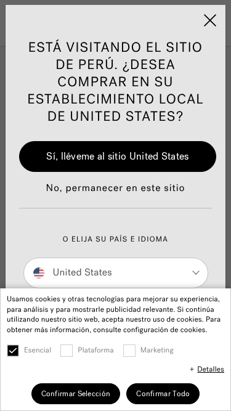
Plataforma (96, 351)
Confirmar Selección (76, 394)
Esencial (37, 351)
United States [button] (81, 272)
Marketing (157, 351)
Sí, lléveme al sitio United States (117, 156)
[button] (115, 195)
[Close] (210, 20)
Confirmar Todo (163, 394)
